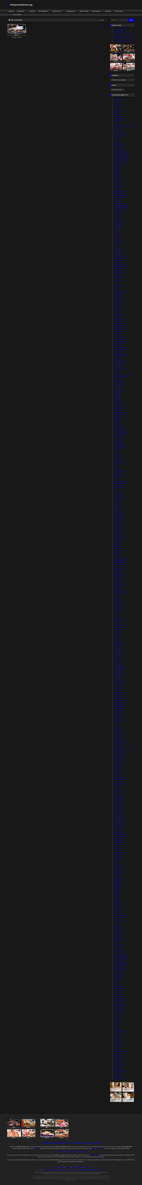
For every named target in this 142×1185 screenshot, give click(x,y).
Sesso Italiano (117, 832)
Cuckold (115, 233)
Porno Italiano (117, 665)
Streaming (116, 899)
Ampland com (117, 120)
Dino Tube (116, 242)
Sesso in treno (117, 828)
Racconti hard (117, 745)
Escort (115, 284)
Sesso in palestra (118, 820)
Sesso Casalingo (118, 799)
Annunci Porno (117, 130)
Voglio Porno (117, 986)
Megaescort (116, 538)
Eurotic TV (116, 304)
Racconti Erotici (118, 742)
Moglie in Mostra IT (118, 562)
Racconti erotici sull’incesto (121, 744)
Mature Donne (117, 530)
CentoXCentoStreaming (50, 1169)
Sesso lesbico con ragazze (121, 834)
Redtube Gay (117, 765)
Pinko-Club (32, 11)
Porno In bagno (117, 659)
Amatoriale (116, 114)
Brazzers (116, 181)
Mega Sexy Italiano (119, 536)
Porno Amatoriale (118, 643)
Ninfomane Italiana (118, 584)
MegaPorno (116, 540)
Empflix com (117, 278)
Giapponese (117, 398)
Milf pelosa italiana (118, 550)
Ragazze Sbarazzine (119, 753)
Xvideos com (117, 1020)
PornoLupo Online (118, 704)
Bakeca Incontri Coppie (120, 154)
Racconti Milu (117, 747)
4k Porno (116, 102)
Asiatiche (116, 142)
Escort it (115, 288)
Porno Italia (116, 663)
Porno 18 (116, 641)
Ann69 (115, 122)
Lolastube (116, 501)
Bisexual (115, 175)
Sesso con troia (117, 801)
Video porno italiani (119, 968)
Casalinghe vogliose (119, 197)
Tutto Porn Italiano (118, 945)
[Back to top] (137, 1180)
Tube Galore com (118, 939)
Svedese (116, 907)
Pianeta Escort (117, 609)
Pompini (115, 615)
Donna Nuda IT (117, 250)
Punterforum (117, 730)
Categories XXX (71, 11)
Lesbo (115, 489)
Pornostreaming (98, 1169)
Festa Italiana (117, 313)
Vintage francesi (118, 978)
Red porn (116, 763)
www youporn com (118, 1010)
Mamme (115, 511)
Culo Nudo (116, 237)
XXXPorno (116, 1039)
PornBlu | (92, 1169)
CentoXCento (20, 11)
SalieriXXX (116, 775)
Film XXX (116, 357)
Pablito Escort (117, 601)
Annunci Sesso (117, 132)
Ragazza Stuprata (118, 751)
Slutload (115, 876)
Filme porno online (118, 365)
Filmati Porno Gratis (119, 361)
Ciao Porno (116, 217)
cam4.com (116, 187)
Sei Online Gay (117, 791)
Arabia (115, 138)
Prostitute (116, 722)
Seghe (115, 789)
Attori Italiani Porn (43, 11)
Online (115, 598)
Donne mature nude (119, 258)
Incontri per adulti (118, 444)
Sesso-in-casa (117, 844)
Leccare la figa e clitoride (120, 481)
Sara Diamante (117, 1073)
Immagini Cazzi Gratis (119, 434)
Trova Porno (117, 937)
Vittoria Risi (116, 1077)
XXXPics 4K (117, 1035)
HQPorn (115, 426)
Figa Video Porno (118, 319)
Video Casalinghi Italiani (120, 955)
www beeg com (117, 996)
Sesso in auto (117, 807)
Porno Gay (116, 651)
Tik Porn (115, 923)
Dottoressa (116, 270)
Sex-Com (116, 850)
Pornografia (116, 696)
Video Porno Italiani (119, 964)
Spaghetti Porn (117, 882)
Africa (115, 108)
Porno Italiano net (118, 673)
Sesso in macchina (118, 818)
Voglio (115, 984)
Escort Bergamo (118, 286)
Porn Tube (116, 631)
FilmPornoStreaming (71, 1169)
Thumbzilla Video (118, 921)
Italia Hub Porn (117, 454)
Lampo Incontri (117, 473)
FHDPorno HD (117, 315)
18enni (115, 100)
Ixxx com (115, 467)
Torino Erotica (117, 931)
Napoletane (116, 580)
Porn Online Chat (118, 627)
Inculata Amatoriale (119, 446)
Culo (114, 235)
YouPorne (116, 1047)
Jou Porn (116, 469)
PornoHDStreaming (119, 698)
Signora (115, 864)
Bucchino (116, 183)
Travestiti (116, 935)
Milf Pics (115, 552)
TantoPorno (116, 911)
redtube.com (117, 767)
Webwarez (116, 992)
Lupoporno (116, 507)
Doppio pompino (118, 268)
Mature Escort (117, 532)
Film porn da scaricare (119, 339)
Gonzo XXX (116, 410)
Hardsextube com (118, 418)
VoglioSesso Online (119, 988)
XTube (115, 1018)
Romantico (116, 769)
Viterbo (115, 982)
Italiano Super (117, 463)
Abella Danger (117, 1055)
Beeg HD (116, 171)
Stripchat (116, 903)
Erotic (115, 282)
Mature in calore (118, 534)
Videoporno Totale (118, 974)
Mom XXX (116, 566)
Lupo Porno (116, 503)
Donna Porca (117, 252)
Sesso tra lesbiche (118, 842)
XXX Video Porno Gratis (120, 1032)
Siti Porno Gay (117, 872)
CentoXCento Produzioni (120, 207)
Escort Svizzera (118, 294)
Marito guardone (118, 523)
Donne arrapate (118, 254)
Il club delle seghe (118, 430)
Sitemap (61, 1167)
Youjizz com (116, 1043)
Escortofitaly (117, 302)
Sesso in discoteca (118, 815)
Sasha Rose (117, 1075)
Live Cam (116, 495)
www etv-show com (119, 1000)
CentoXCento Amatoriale (120, 205)
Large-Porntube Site (119, 475)
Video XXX (116, 972)
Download (116, 274)
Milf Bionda (116, 542)
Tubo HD (116, 941)
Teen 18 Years (117, 913)
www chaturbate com (119, 998)
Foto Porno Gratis (118, 381)
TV (114, 947)
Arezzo (115, 140)
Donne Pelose (117, 260)
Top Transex (117, 927)
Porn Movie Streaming (119, 625)
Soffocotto (116, 878)
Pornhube (116, 635)
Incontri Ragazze (96, 11)
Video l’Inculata (117, 961)
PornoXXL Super (118, 716)
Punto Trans (116, 732)
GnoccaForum (117, 404)
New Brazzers (117, 582)
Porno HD (116, 657)
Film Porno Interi (118, 351)
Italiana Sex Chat (118, 457)
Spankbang (116, 884)
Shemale (116, 860)
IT (114, 452)
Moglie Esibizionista (119, 560)
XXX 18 (115, 1026)
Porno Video (117, 686)
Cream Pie (116, 231)
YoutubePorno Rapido (119, 1051)
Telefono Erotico (118, 917)
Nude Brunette (117, 590)
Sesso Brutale (117, 797)
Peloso (115, 605)
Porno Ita (116, 661)
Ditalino (115, 246)
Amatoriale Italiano (118, 116)
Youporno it (116, 1049)
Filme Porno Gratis (118, 363)
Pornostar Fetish (118, 710)
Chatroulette (117, 213)
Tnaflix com (116, 925)
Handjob (115, 416)
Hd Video (116, 420)
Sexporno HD (117, 854)
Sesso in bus (117, 813)
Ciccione (116, 219)
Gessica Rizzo (117, 1063)
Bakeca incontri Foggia (120, 158)
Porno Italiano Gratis (119, 667)
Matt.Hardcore (117, 528)
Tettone (115, 919)
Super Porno (117, 905)
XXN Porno (116, 1022)
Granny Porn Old (118, 412)
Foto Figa (116, 379)
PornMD (115, 637)
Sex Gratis (116, 846)
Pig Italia (115, 611)
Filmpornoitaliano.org (20, 4)
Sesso (115, 793)
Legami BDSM (117, 485)
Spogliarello (116, 893)
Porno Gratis (117, 653)
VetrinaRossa (117, 951)
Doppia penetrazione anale (121, 266)
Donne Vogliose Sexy (119, 264)
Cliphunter (116, 223)
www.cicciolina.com (119, 1079)
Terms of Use (87, 1167)
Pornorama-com (118, 706)
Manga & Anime (118, 517)
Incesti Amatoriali (118, 436)
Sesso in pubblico (118, 824)
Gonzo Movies (117, 408)
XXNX (115, 1024)
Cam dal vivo (117, 185)
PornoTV (116, 714)
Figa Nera (116, 317)
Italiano (115, 459)
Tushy (115, 943)
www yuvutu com (118, 1012)
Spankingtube (117, 886)
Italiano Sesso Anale (119, 461)
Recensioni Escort (118, 761)
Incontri (115, 438)
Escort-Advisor (117, 296)
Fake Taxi (116, 308)
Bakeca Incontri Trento (119, 164)
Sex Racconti (117, 848)
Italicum (115, 465)
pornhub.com (117, 633)
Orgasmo (116, 600)
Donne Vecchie (117, 262)
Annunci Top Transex (119, 134)
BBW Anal (116, 167)
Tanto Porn (116, 909)
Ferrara (115, 312)
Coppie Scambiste (118, 227)
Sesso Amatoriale (118, 795)
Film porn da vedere (119, 343)
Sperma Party (117, 889)
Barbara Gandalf (118, 1059)
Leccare (115, 479)
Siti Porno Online (118, 874)
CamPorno (116, 189)
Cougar (115, 229)
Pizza (115, 613)
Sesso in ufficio (117, 830)
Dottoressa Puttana (119, 272)
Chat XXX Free (117, 211)
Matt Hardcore (117, 527)
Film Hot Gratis (117, 331)
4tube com (116, 104)
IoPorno (115, 450)
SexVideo (116, 856)
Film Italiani (116, 333)
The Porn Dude (119, 11)
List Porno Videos (118, 493)
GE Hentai (116, 396)
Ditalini (115, 244)
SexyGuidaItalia (118, 858)
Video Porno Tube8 (119, 970)
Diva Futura (116, 248)
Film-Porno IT (117, 359)
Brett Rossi (116, 1061)
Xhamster (116, 1016)
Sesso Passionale (118, 836)
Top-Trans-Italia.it (118, 929)
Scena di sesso (117, 781)
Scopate (115, 787)
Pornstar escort (117, 718)
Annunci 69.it (117, 124)
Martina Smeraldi (118, 1065)
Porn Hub (116, 623)
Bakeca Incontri (117, 146)
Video (115, 953)
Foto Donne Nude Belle (120, 377)
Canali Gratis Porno (119, 191)
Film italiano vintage (119, 337)
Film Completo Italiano (120, 329)
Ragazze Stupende (119, 755)
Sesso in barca (117, 811)
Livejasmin (116, 499)
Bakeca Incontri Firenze (120, 156)
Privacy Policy (80, 1167)
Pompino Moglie (118, 619)
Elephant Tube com (119, 276)
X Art (114, 1014)
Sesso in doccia (118, 817)
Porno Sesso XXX (118, 680)
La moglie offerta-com (119, 471)
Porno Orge (116, 678)
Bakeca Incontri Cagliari (120, 152)
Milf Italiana (116, 546)
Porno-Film (116, 690)
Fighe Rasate (117, 323)
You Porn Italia (117, 1041)
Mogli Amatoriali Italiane (120, 558)
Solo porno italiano (118, 880)
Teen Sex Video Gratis (119, 915)
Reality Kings (117, 759)
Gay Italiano (116, 394)
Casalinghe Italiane (119, 193)
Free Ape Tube (117, 386)
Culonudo (116, 239)
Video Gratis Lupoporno (120, 959)
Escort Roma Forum (119, 292)
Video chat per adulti (119, 957)
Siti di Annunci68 (118, 866)
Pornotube (116, 712)
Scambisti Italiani (118, 779)
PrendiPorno (117, 720)
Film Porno (116, 345)
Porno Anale (117, 645)
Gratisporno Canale (119, 414)
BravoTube (116, 179)
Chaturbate (116, 215)
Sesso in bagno (118, 809)
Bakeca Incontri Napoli (120, 160)
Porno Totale (117, 682)
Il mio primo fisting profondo (121, 432)
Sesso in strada (117, 826)
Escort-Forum (117, 298)
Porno (115, 639)
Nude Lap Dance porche (120, 592)
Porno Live (116, 674)
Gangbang (116, 392)
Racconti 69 (116, 738)
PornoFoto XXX (118, 694)
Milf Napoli (116, 548)
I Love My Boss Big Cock (120, 29)
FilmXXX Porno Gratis (119, 369)
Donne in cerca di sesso (120, 256)
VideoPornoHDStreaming (83, 1169)
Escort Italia (116, 290)
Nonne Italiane (117, 588)
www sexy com (117, 1004)
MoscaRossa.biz (118, 574)
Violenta (115, 980)
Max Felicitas (117, 1069)
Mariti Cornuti (117, 519)
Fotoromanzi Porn (118, 384)
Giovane (115, 402)
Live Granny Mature (119, 497)
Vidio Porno (116, 976)
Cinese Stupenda (118, 221)
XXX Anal (116, 1028)
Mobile (115, 556)
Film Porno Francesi (119, 347)
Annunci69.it (117, 136)
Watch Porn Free (57, 11)
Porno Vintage (117, 688)
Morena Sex (116, 570)
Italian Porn (116, 456)
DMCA (73, 1167)
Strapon (115, 897)
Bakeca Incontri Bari (119, 150)
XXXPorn (116, 1037)
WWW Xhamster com (119, 1006)
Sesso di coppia (118, 803)
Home (12, 11)
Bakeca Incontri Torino (119, 162)
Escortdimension (118, 300)
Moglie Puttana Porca (119, 564)
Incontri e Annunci (118, 440)
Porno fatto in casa (118, 649)
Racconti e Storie (118, 740)
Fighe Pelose (117, 321)
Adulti (115, 106)
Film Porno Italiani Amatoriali (121, 355)
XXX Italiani (116, 1030)
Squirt (115, 895)
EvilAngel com (117, 306)
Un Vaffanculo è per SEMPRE (122, 41)
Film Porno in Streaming (120, 349)
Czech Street (117, 240)
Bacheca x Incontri (118, 144)
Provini (115, 724)
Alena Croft (116, 1057)
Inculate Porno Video (119, 448)
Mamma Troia (117, 509)
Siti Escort (116, 868)
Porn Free (116, 621)
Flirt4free (116, 371)
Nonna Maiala (117, 586)
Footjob (115, 373)
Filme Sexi (116, 367)
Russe (115, 773)
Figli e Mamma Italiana (120, 325)
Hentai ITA (116, 422)
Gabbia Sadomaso (118, 390)
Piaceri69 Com (117, 607)
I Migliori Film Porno (119, 428)
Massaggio (116, 525)
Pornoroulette (117, 708)
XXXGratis (116, 1034)
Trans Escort (117, 933)
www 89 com (117, 994)
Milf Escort (116, 544)
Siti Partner (108, 11)
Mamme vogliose (118, 515)
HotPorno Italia (117, 424)
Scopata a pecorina (119, 783)
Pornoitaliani (117, 700)
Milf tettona (116, 554)
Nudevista (116, 594)
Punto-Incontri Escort (119, 734)
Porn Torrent (117, 629)
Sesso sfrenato (117, 840)
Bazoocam (116, 166)
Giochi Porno (117, 400)
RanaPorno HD (117, 757)
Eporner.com (117, 280)
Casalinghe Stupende (119, 195)
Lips (114, 491)
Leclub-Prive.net (118, 483)
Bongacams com (118, 177)
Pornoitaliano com (118, 702)
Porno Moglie (117, 676)
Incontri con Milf (84, 11)
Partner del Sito (117, 98)
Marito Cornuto (117, 521)
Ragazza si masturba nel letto (122, 749)
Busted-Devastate (118, 31)
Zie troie (115, 1053)
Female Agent (117, 310)
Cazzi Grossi (117, 201)
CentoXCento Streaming (120, 209)
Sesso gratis (117, 805)
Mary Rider (116, 1067)
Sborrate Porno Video (119, 777)
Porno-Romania (118, 692)
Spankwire (116, 888)
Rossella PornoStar (119, 1071)
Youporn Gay (117, 1045)
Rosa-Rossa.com (118, 771)
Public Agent (117, 728)
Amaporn (116, 112)
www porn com (117, 1002)
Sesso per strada (118, 838)
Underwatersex (117, 949)
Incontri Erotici (117, 442)
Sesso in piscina (118, 822)
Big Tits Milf (116, 173)
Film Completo (117, 327)
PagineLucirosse (118, 603)
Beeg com (116, 169)
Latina (115, 477)
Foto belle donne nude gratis (121, 375)
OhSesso (116, 596)
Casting (115, 199)
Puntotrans (116, 736)
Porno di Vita (117, 647)
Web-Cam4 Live (118, 990)
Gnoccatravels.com (119, 406)
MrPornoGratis (117, 576)
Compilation (116, 225)
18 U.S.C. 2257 (54, 1167)
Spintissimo (116, 891)
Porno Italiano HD (118, 671)
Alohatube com (117, 110)
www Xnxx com (117, 1008)
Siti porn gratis (117, 870)
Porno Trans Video (118, 684)
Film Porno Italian (118, 353)
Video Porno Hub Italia (120, 962)
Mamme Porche (118, 513)
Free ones (116, 388)
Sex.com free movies (119, 852)
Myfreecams (116, 578)
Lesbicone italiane (118, 487)
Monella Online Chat (119, 568)
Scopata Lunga (117, 785)
